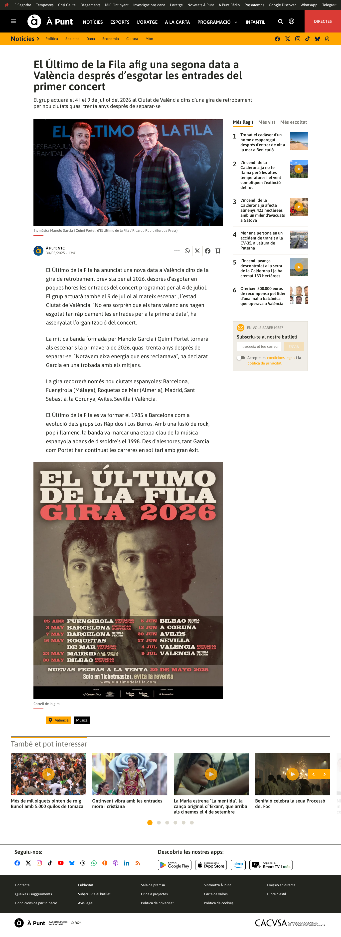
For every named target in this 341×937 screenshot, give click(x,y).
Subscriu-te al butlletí (95, 894)
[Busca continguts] (281, 21)
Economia (110, 38)
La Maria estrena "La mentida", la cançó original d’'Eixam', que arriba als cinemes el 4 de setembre (210, 806)
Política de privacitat (157, 903)
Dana (90, 38)
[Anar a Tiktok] (51, 863)
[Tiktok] (307, 38)
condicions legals (281, 358)
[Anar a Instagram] (40, 863)
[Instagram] (297, 38)
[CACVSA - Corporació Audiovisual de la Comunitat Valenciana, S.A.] (291, 923)
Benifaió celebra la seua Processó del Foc (290, 803)
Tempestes (44, 5)
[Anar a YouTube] (62, 863)
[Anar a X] (29, 863)
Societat (72, 38)
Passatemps (254, 5)
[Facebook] (277, 39)
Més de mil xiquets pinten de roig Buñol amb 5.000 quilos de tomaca (47, 803)
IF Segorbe (22, 5)
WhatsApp (309, 5)
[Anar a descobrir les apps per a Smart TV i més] (271, 865)
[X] (287, 38)
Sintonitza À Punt (217, 885)
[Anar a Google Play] (174, 865)
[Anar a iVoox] (105, 863)
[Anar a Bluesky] (73, 863)
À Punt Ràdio (229, 5)
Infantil (255, 22)
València (62, 720)
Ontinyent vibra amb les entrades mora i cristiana (127, 803)
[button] (150, 822)
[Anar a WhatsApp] (95, 863)
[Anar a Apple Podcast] (116, 863)
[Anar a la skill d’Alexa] (238, 865)
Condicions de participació (36, 903)
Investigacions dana (149, 5)
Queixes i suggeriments (33, 894)
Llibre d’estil (276, 894)
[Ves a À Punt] (50, 21)
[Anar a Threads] (84, 863)
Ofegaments (90, 5)
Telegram (330, 5)
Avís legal (85, 903)
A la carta (177, 22)
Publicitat (85, 885)
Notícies (93, 22)
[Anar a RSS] (139, 863)
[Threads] (327, 38)
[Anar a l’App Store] (211, 865)
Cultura (132, 38)
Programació (214, 22)
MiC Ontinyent (117, 5)
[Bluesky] (317, 38)
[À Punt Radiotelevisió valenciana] (40, 923)
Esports (120, 22)
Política (51, 38)
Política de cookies (218, 903)
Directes (323, 21)
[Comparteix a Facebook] (208, 251)
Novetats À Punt (200, 5)
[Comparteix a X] (197, 251)
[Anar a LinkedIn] (127, 863)
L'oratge (176, 5)
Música (82, 720)
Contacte (22, 885)
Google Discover (282, 5)
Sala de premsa (153, 885)
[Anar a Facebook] (18, 863)
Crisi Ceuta (67, 5)
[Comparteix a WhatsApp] (187, 251)
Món (149, 38)
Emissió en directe (281, 885)
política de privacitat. (264, 363)
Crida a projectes (154, 894)
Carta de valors (216, 894)
